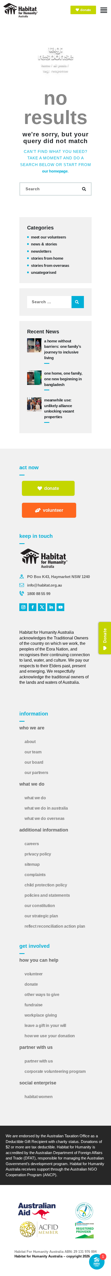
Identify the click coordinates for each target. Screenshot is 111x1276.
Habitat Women (38, 1096)
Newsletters (41, 251)
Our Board (34, 762)
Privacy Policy (38, 854)
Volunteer (34, 974)
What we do (35, 798)
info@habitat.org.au (44, 585)
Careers (32, 844)
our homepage (55, 171)
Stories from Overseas (50, 265)
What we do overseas (45, 818)
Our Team (33, 752)
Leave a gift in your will (45, 1025)
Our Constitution (40, 905)
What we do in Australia (46, 808)
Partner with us (39, 1061)
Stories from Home (47, 258)
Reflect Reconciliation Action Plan (55, 926)
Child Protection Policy (46, 885)
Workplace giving (41, 1015)
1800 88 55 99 (38, 593)
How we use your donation (50, 1036)
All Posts (60, 65)
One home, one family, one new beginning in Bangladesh (63, 379)
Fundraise (34, 1005)
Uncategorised (43, 272)
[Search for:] (55, 302)
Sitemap (32, 864)
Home (45, 65)
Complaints (35, 874)
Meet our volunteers (48, 237)
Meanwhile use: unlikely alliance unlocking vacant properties (59, 408)
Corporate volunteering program (55, 1071)
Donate (31, 984)
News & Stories (44, 244)
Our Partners (36, 772)
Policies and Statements (47, 895)
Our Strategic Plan (41, 916)
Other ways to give (42, 994)
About (30, 741)
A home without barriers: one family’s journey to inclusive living (62, 349)
